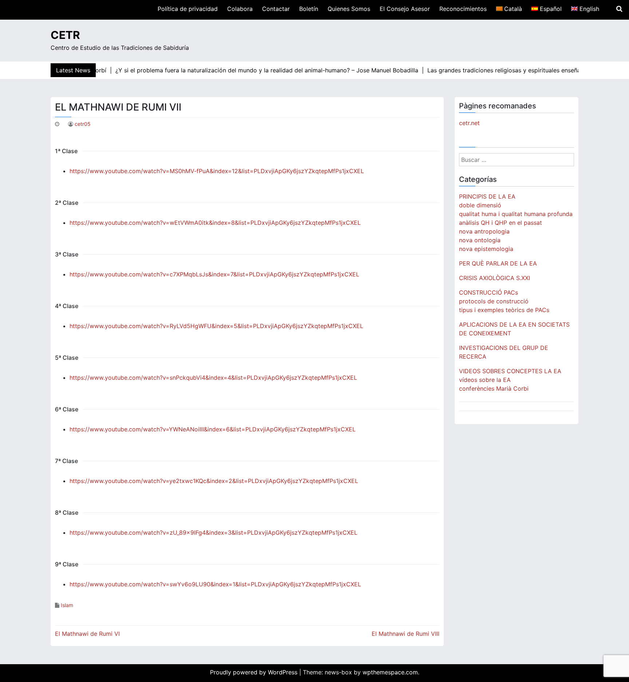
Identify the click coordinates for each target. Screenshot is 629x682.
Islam (67, 605)
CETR (65, 34)
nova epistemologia (486, 248)
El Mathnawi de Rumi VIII (405, 633)
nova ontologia (480, 240)
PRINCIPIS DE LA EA (487, 196)
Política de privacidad (188, 8)
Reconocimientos (463, 8)
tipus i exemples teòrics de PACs (504, 310)
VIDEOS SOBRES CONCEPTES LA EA (510, 371)
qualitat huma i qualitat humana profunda (516, 214)
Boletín (308, 8)
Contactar (276, 8)
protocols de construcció (494, 301)
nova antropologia (484, 231)
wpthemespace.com (390, 672)
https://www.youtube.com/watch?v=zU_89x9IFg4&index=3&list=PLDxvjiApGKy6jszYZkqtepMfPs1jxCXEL (213, 532)
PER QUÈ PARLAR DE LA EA (498, 263)
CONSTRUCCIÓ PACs (488, 292)
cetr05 (83, 124)
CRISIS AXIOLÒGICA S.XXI (494, 278)
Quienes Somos (349, 8)
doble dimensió (480, 205)
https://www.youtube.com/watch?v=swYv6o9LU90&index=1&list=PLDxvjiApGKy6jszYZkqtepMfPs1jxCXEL (215, 584)
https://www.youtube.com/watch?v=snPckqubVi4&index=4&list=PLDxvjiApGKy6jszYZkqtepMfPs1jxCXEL (213, 377)
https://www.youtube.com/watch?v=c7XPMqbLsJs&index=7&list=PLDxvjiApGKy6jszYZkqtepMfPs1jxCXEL (214, 274)
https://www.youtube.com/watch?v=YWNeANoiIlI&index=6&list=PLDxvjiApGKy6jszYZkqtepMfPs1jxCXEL (213, 429)
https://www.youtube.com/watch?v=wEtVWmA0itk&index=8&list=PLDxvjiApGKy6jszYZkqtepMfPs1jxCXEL (215, 222)
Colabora (240, 8)
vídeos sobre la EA (485, 379)
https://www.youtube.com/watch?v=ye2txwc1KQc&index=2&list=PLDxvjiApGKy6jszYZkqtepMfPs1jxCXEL (214, 480)
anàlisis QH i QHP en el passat (500, 222)
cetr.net (469, 123)
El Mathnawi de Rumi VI (87, 633)
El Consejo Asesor (405, 8)
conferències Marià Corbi (494, 388)
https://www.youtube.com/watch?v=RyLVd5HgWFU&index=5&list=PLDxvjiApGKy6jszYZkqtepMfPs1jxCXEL (216, 326)
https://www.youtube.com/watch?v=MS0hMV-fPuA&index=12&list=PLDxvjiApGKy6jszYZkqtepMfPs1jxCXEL (217, 171)
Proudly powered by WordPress (254, 672)
